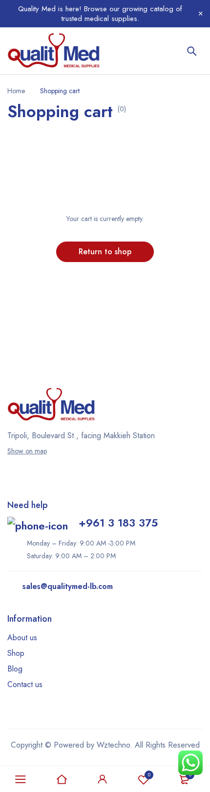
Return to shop (105, 251)
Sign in (102, 779)
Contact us (24, 684)
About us (22, 637)
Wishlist (149, 774)
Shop (15, 653)
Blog (14, 668)
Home (16, 91)
